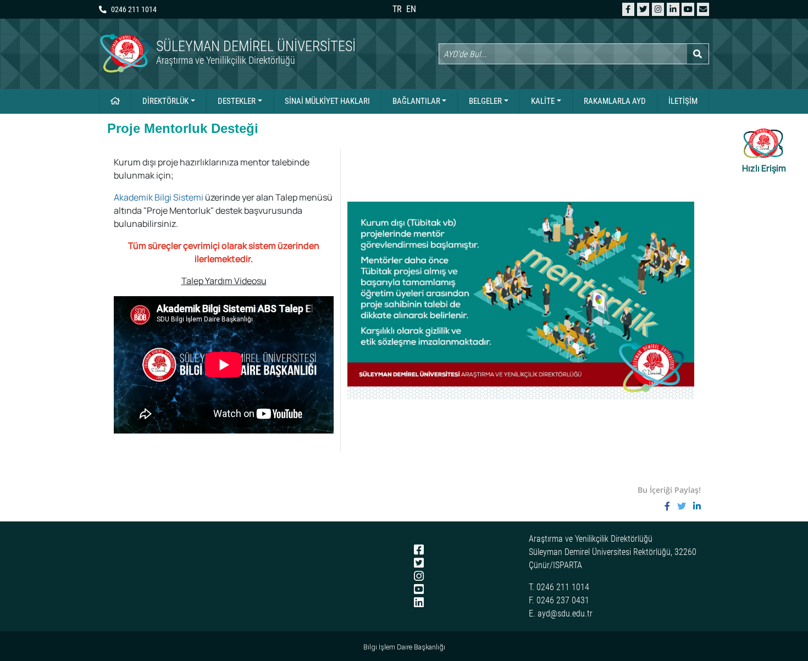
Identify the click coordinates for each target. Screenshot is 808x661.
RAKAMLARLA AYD (615, 101)
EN (411, 9)
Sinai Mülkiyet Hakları (327, 101)
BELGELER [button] (485, 101)
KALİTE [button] (543, 101)
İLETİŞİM (683, 101)
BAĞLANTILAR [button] (416, 101)
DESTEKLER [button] (237, 101)
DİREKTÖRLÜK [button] (165, 101)
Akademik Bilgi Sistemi (158, 197)
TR (397, 9)
